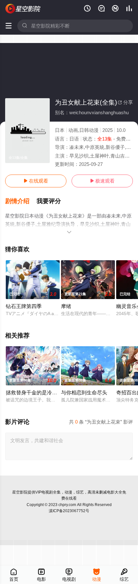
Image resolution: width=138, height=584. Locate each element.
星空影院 (20, 492)
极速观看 (102, 181)
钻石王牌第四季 (24, 306)
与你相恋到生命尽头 (84, 392)
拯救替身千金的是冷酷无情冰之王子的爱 (52, 392)
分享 (125, 102)
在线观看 (35, 181)
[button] (21, 201)
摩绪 (66, 306)
